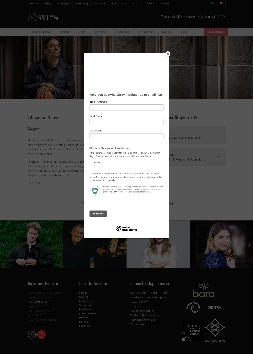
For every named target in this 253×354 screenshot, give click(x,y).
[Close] (167, 54)
